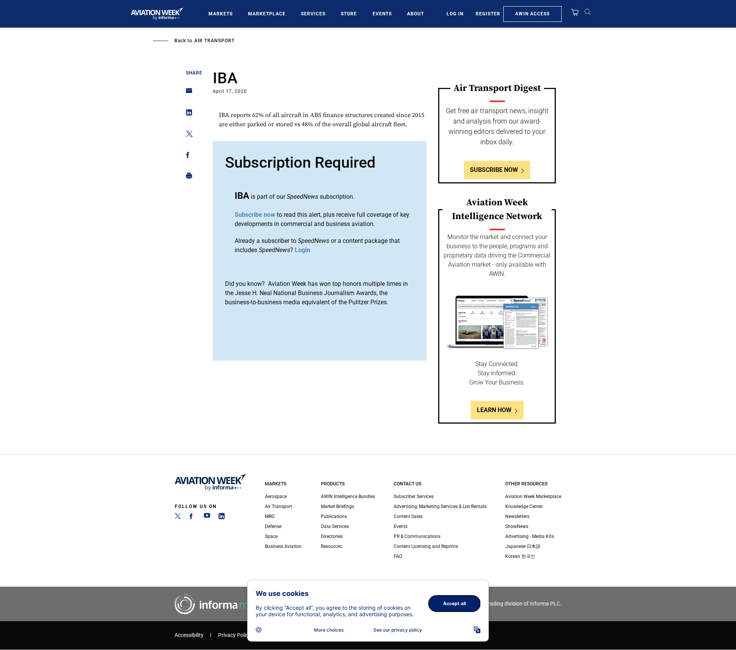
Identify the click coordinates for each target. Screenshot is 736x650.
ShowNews (516, 526)
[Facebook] (192, 517)
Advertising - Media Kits (529, 536)
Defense (273, 526)
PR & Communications (417, 536)
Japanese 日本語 (522, 546)
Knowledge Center (524, 506)
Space (271, 536)
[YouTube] (207, 517)
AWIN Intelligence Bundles (348, 496)
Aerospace (276, 496)
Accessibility (189, 635)
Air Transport (214, 40)
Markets (221, 13)
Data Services (335, 526)
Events (382, 13)
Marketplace (267, 13)
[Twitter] (178, 517)
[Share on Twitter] (187, 135)
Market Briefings (337, 506)
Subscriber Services (414, 496)
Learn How (494, 410)
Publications (334, 516)
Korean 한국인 (520, 556)
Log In (455, 13)
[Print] (187, 177)
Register (488, 13)
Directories (332, 536)
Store (349, 13)
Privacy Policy (234, 635)
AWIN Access (532, 13)
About (415, 13)
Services (313, 13)
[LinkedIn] (222, 517)
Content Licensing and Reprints (426, 546)
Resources (331, 546)
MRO (269, 516)
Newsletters (517, 516)
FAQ (398, 556)
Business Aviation (283, 546)
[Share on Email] (187, 93)
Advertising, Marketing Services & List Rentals (440, 506)
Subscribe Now (494, 169)
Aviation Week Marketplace (533, 496)
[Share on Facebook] (187, 156)
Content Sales (408, 516)
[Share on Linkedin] (187, 114)
